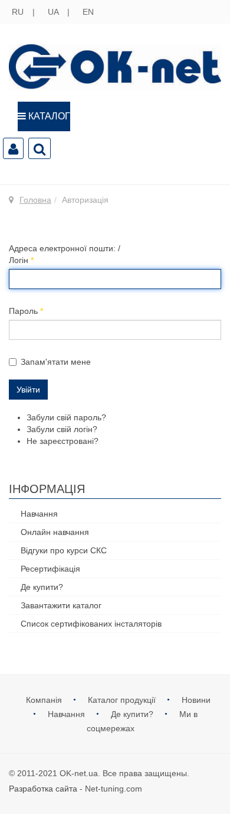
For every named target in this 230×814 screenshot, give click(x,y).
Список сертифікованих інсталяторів (91, 623)
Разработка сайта (43, 788)
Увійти (28, 389)
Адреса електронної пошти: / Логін (64, 254)
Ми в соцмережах (142, 721)
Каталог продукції (123, 700)
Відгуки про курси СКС (64, 550)
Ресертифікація (50, 568)
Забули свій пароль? (66, 417)
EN (88, 12)
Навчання (39, 513)
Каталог (48, 116)
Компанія (45, 700)
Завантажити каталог (61, 605)
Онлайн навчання (55, 532)
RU (19, 12)
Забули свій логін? (62, 429)
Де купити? (42, 587)
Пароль (26, 311)
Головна (35, 200)
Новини (196, 700)
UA (54, 12)
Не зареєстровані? (62, 441)
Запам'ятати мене (56, 362)
